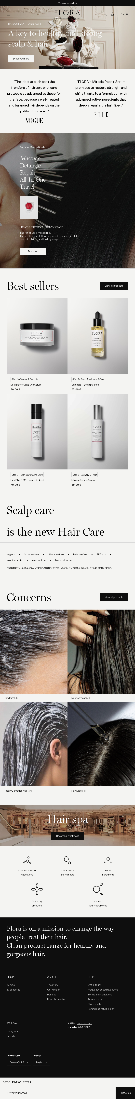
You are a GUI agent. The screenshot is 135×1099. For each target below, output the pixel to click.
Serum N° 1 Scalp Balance (85, 384)
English (39, 1062)
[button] (8, 14)
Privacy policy (95, 999)
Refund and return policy (101, 1008)
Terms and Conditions (100, 994)
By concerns (13, 989)
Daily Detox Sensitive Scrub (26, 384)
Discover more (21, 58)
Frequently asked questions (103, 989)
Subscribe (125, 1092)
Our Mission (53, 989)
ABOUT (51, 977)
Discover (33, 251)
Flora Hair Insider (56, 999)
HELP (91, 977)
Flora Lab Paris (84, 1023)
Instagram (12, 1031)
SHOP (10, 977)
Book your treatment (67, 835)
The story (52, 984)
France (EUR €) (17, 1062)
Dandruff (11, 698)
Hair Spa (51, 994)
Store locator (95, 1004)
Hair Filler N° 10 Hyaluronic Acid (27, 480)
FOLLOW (12, 1023)
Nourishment (81, 698)
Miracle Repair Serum (83, 480)
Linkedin (11, 1036)
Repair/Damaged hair (18, 790)
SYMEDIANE (83, 1027)
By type (11, 984)
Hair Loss (78, 790)
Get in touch (94, 984)
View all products (114, 285)
